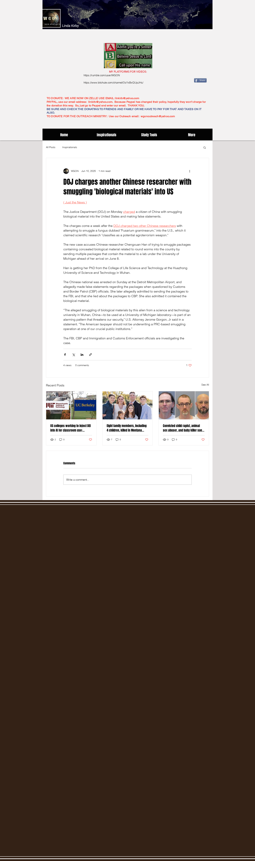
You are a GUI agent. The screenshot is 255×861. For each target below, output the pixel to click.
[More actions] (190, 171)
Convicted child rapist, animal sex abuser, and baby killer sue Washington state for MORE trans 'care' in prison (183, 428)
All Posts (50, 147)
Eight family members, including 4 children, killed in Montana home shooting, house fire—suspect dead (127, 428)
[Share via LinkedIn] (82, 354)
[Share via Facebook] (65, 354)
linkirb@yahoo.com (127, 98)
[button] (204, 147)
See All (205, 384)
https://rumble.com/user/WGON (102, 75)
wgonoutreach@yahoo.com (158, 116)
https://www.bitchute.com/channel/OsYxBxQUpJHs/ (113, 82)
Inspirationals (69, 147)
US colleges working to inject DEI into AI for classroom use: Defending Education (70, 428)
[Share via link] (90, 354)
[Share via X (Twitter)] (73, 354)
